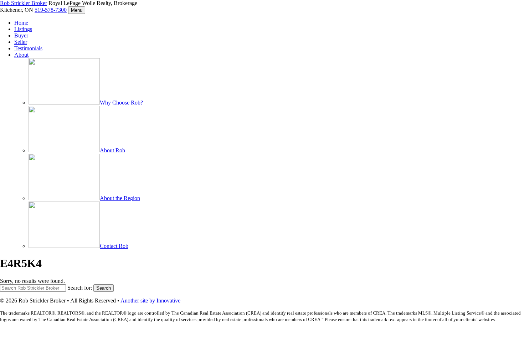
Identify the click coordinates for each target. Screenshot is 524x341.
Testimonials (28, 48)
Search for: (79, 288)
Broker (23, 3)
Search (103, 288)
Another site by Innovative (150, 300)
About (21, 55)
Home (21, 23)
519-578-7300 (51, 10)
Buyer (21, 35)
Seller (20, 42)
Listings (23, 29)
